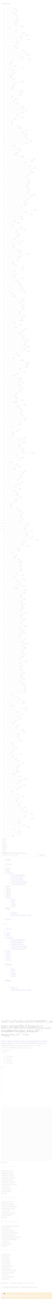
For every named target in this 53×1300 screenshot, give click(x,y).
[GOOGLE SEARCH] (1, 525)
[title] (1, 528)
